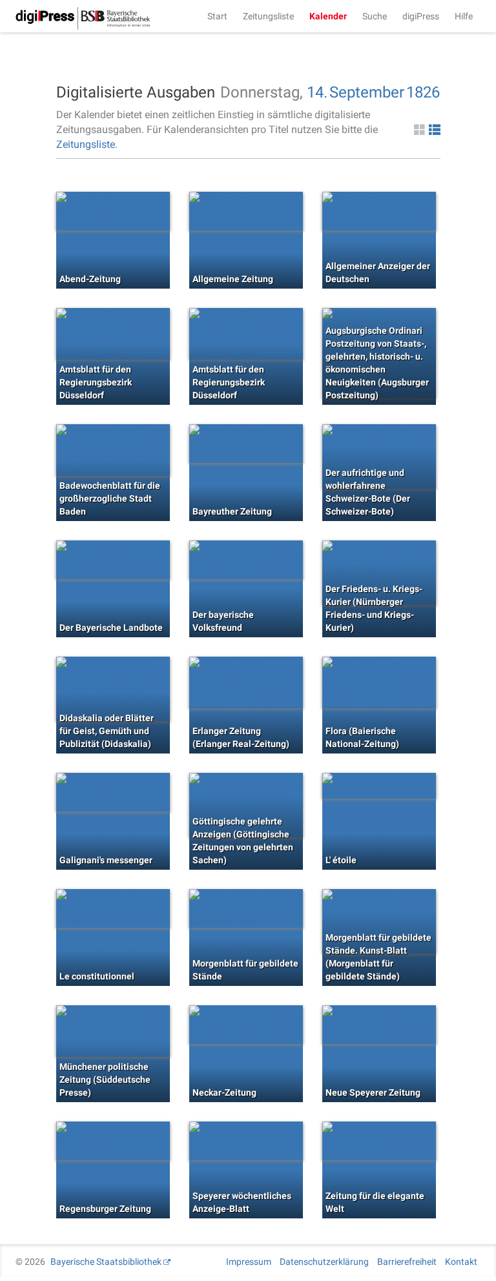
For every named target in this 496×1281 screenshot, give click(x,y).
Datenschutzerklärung (324, 1261)
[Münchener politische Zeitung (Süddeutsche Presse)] (113, 1031)
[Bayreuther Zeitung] (246, 443)
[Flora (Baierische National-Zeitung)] (379, 682)
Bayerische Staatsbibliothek (105, 1261)
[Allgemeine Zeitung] (246, 211)
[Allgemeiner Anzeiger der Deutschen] (379, 211)
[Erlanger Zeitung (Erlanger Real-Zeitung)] (246, 682)
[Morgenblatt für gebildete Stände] (246, 908)
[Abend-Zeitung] (113, 211)
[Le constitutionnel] (113, 908)
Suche (374, 16)
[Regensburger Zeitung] (113, 1141)
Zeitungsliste (268, 16)
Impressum (248, 1261)
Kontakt (461, 1261)
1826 (423, 92)
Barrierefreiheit (407, 1261)
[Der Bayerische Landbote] (113, 559)
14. (317, 92)
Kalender (328, 16)
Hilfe (464, 16)
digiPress (420, 16)
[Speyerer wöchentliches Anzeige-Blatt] (246, 1141)
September (366, 92)
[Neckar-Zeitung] (246, 1024)
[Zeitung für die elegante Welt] (379, 1141)
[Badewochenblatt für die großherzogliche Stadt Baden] (113, 450)
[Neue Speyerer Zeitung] (379, 1024)
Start (217, 16)
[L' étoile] (379, 786)
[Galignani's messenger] (113, 792)
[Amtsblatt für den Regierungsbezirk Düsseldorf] (113, 334)
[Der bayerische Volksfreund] (246, 559)
